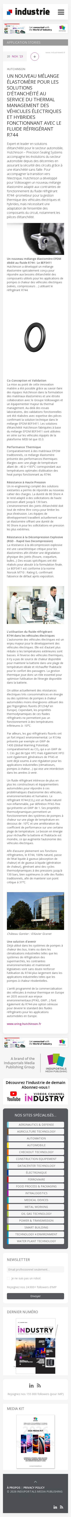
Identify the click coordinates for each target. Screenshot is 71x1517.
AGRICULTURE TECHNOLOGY (36, 1131)
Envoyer (35, 1296)
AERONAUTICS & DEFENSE (36, 1124)
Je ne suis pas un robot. (26, 1278)
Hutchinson (16, 69)
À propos (13, 1487)
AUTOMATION (36, 1138)
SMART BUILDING (36, 1227)
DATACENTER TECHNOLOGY (36, 1166)
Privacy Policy (34, 1487)
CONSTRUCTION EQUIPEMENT (36, 1159)
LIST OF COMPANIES (20, 1495)
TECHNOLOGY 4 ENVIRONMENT (36, 1234)
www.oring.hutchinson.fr (24, 1024)
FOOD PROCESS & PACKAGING (36, 1186)
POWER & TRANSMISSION (36, 1220)
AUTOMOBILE (36, 1145)
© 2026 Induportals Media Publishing (35, 1491)
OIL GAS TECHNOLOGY (36, 1214)
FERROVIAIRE (36, 1179)
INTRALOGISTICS (36, 1193)
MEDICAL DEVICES (36, 1200)
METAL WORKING (36, 1207)
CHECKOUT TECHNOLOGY (36, 1152)
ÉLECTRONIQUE (36, 1172)
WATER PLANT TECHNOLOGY (36, 1241)
